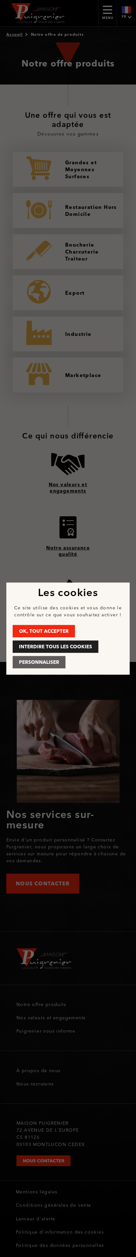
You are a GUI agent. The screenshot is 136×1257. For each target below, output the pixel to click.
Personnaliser (39, 662)
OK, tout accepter (44, 631)
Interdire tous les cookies (55, 647)
